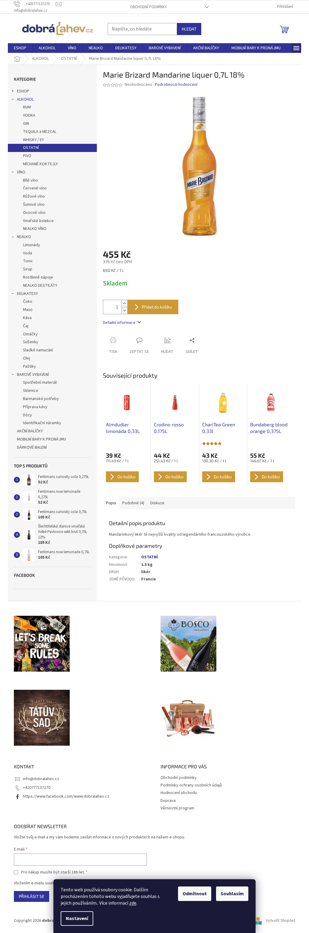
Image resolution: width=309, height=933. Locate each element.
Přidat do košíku (157, 306)
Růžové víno (34, 196)
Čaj (25, 326)
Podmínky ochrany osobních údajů (191, 785)
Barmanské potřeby (41, 399)
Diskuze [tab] (157, 503)
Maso (28, 310)
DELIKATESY (27, 294)
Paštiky (29, 366)
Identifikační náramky (42, 423)
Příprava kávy (35, 407)
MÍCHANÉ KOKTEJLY (40, 164)
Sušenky (30, 342)
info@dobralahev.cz (41, 779)
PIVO (27, 156)
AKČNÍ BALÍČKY (30, 431)
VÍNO (21, 172)
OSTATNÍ (31, 148)
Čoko (27, 302)
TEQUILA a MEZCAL (39, 132)
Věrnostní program (177, 808)
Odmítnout (195, 893)
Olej (26, 358)
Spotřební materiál (40, 382)
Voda (27, 253)
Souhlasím (232, 893)
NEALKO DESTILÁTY (40, 285)
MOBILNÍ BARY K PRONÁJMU (41, 439)
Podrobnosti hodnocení (176, 85)
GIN (26, 124)
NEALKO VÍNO (34, 229)
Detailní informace (119, 323)
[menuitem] (20, 48)
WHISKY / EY (33, 140)
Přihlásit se (31, 896)
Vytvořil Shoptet (280, 921)
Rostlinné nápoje (38, 277)
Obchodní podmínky (148, 7)
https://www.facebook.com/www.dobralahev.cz (66, 796)
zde (132, 903)
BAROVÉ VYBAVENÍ (33, 375)
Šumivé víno (34, 205)
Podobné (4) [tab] (133, 503)
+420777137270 (36, 788)
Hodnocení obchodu (179, 793)
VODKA (29, 115)
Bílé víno (30, 180)
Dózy (27, 415)
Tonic (28, 261)
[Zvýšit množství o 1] (124, 303)
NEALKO (24, 237)
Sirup (27, 269)
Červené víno (35, 188)
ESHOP (23, 91)
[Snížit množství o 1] (124, 310)
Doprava (168, 801)
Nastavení (77, 918)
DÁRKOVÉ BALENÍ (32, 447)
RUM (27, 107)
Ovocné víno (34, 213)
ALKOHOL (25, 99)
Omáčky (30, 334)
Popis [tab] (111, 503)
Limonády (31, 245)
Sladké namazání (38, 350)
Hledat (189, 28)
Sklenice (30, 391)
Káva (27, 318)
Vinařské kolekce (38, 221)
